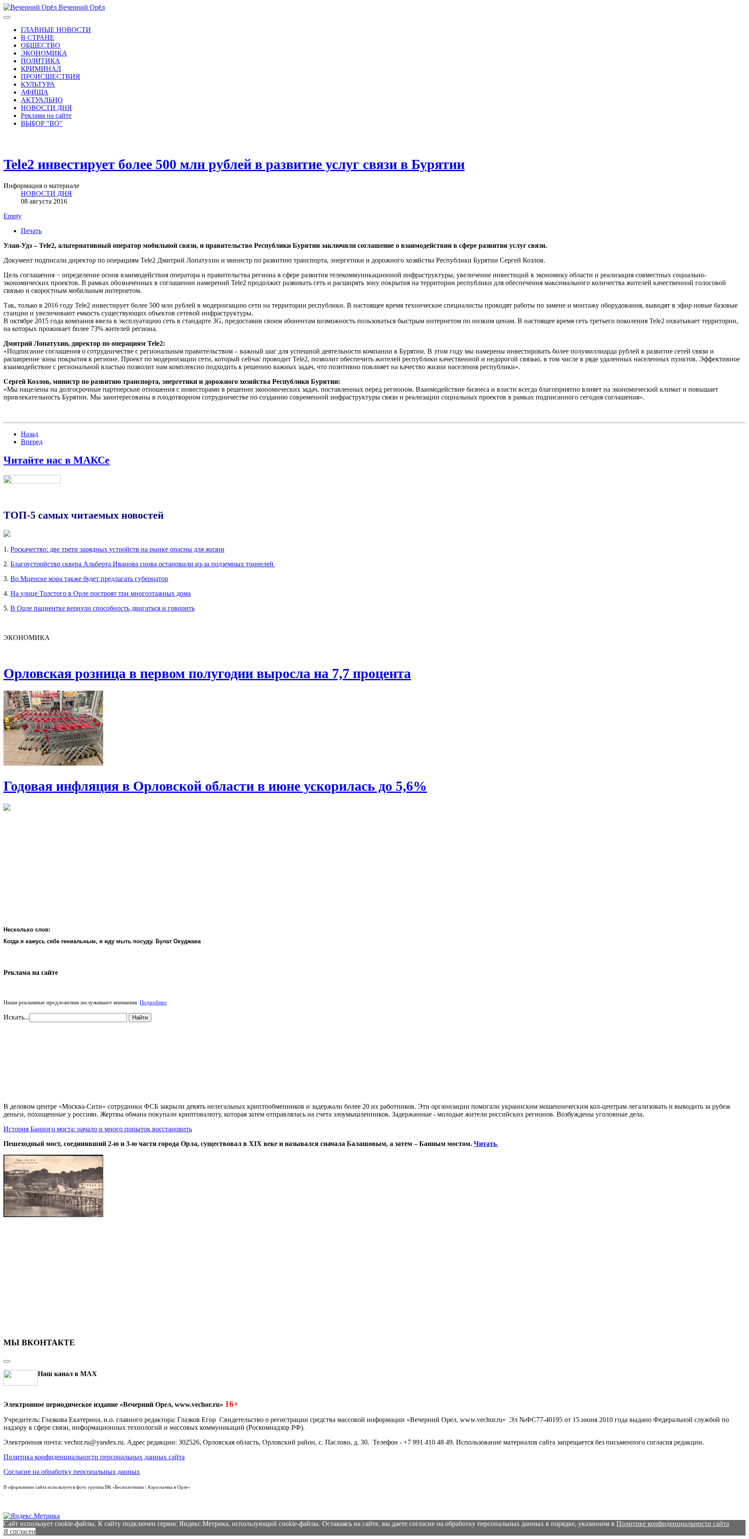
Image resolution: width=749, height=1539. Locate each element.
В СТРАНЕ (37, 37)
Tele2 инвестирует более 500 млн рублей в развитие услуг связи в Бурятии (234, 164)
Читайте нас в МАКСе (56, 460)
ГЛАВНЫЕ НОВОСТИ (56, 29)
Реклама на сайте (46, 115)
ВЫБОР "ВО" (41, 123)
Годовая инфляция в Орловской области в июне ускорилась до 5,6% (215, 786)
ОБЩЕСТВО (40, 45)
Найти (140, 1017)
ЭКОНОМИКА (44, 53)
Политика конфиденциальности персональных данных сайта (94, 1457)
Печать (31, 230)
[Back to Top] (6, 1361)
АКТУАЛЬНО (42, 100)
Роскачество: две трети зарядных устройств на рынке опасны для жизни (117, 549)
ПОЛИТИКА (40, 61)
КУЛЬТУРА (38, 84)
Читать (486, 1143)
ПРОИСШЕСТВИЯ (50, 76)
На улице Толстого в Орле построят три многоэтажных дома (100, 593)
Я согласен (19, 1531)
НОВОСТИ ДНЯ (46, 107)
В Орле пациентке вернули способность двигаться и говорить (102, 608)
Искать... (16, 1017)
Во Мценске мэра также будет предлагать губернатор (89, 578)
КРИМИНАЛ (41, 68)
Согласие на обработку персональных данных (71, 1471)
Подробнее (153, 1002)
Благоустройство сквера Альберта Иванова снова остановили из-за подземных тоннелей (142, 564)
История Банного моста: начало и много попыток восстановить (97, 1129)
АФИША (35, 92)
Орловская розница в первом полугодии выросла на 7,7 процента (207, 673)
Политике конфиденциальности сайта (672, 1523)
